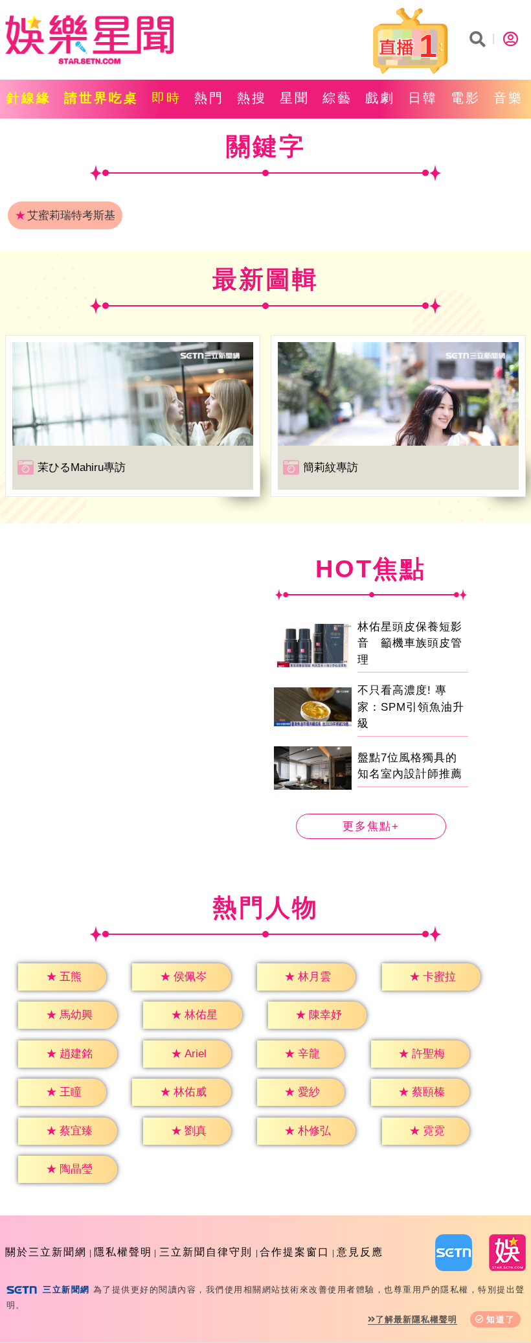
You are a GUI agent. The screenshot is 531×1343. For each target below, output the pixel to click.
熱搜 (252, 98)
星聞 (295, 98)
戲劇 (380, 98)
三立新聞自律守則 (206, 1251)
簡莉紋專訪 (330, 467)
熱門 (209, 98)
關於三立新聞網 (46, 1251)
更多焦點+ (371, 826)
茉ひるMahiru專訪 (82, 467)
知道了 (500, 1319)
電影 (465, 98)
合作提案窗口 (295, 1251)
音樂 (508, 98)
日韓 (423, 98)
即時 (166, 98)
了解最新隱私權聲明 (416, 1319)
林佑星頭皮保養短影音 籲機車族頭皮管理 (409, 643)
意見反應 (360, 1251)
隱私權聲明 (123, 1251)
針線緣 (28, 98)
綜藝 (337, 98)
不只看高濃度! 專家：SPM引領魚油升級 (410, 706)
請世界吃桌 (101, 98)
